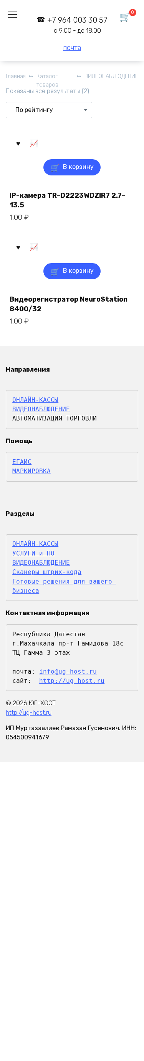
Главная (16, 76)
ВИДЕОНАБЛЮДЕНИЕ (111, 76)
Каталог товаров (47, 80)
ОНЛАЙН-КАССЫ (35, 400)
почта (72, 47)
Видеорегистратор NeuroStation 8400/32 (68, 304)
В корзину (78, 166)
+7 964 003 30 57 (77, 24)
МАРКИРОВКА (31, 471)
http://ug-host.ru (71, 680)
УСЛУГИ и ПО (33, 553)
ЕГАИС (21, 461)
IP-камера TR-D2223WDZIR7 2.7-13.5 (67, 200)
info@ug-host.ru (68, 671)
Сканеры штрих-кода (46, 572)
